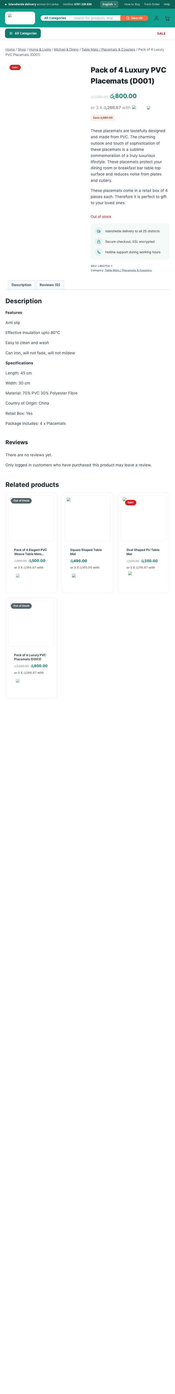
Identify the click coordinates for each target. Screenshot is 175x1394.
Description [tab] (21, 285)
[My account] (156, 18)
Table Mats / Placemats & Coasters (128, 270)
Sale (161, 33)
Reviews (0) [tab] (50, 285)
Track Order (152, 4)
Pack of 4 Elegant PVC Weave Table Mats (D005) (30, 554)
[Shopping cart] (167, 18)
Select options (141, 588)
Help (167, 4)
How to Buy (132, 4)
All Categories (26, 33)
